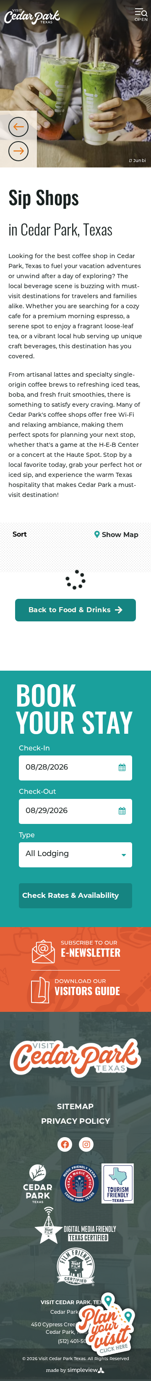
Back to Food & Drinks (70, 610)
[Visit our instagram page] (86, 1144)
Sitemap (75, 1106)
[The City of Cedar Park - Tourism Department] (32, 17)
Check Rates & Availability (71, 895)
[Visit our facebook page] (64, 1144)
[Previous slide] (18, 127)
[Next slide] (18, 151)
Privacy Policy (75, 1121)
